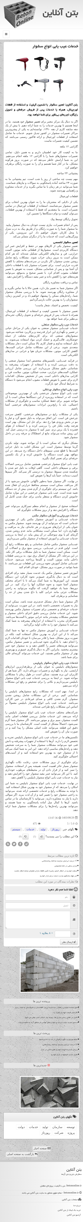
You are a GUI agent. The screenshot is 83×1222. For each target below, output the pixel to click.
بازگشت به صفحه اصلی (21, 1154)
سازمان (57, 1127)
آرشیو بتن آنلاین (74, 1215)
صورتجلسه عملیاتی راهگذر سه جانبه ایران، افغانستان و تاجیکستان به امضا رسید (46, 1007)
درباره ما (77, 1205)
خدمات (30, 829)
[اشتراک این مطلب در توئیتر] (14, 843)
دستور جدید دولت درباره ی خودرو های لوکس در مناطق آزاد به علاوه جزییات (48, 1022)
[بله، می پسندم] (42, 836)
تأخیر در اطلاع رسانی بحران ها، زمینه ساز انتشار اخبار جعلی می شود (51, 1017)
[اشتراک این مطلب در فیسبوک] (20, 843)
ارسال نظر (67, 942)
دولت (21, 1127)
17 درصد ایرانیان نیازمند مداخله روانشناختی (59, 861)
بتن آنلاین (60, 12)
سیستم (16, 829)
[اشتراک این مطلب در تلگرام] (26, 843)
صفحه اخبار (40, 1148)
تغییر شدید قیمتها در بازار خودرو (64, 1054)
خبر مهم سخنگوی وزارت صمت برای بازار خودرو (58, 876)
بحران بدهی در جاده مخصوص (65, 866)
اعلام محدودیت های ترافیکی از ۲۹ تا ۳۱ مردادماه (58, 1039)
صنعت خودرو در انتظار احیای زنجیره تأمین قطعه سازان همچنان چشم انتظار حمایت (45, 871)
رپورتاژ (55, 829)
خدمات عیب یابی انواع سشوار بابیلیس (55, 663)
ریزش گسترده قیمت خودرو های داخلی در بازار (59, 1049)
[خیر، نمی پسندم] (25, 836)
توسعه (71, 1127)
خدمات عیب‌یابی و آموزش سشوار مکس (55, 515)
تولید (43, 829)
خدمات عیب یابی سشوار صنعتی (60, 324)
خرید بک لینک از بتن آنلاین (69, 1210)
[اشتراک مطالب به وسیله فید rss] (8, 843)
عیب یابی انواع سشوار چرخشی (60, 389)
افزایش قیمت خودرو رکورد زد (65, 1012)
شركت (58, 1132)
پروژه (71, 1132)
